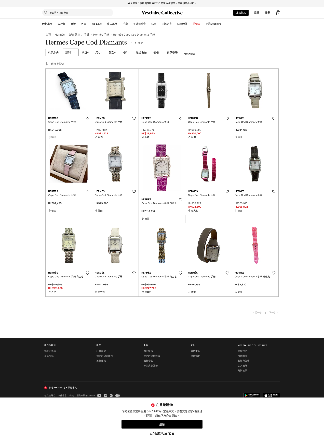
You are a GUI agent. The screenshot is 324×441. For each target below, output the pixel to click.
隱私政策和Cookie (85, 395)
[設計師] (68, 23)
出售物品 (241, 12)
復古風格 (112, 24)
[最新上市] (55, 23)
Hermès (60, 35)
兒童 (153, 24)
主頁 (48, 35)
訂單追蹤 (101, 351)
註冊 (267, 12)
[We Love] (104, 23)
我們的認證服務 (104, 356)
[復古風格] (120, 23)
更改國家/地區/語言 (162, 433)
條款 (71, 395)
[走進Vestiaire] (223, 23)
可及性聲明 (49, 395)
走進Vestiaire (213, 24)
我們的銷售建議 (151, 356)
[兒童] (159, 23)
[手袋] (130, 23)
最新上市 (47, 24)
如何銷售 (148, 351)
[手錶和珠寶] (148, 23)
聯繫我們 (195, 356)
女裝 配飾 (74, 35)
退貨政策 (101, 361)
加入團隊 (242, 365)
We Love (97, 24)
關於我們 (242, 351)
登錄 (256, 12)
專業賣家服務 (150, 365)
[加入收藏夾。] (87, 118)
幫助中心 (195, 351)
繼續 (162, 424)
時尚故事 (242, 370)
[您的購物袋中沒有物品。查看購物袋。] (278, 12)
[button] (278, 12)
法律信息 (62, 395)
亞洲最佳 (182, 24)
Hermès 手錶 (101, 35)
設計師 (61, 24)
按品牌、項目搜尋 (58, 12)
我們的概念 (50, 351)
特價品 (196, 24)
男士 (83, 24)
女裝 (73, 24)
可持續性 (242, 356)
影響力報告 (244, 361)
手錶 (86, 35)
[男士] (89, 23)
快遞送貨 (167, 24)
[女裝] (78, 23)
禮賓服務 (49, 356)
